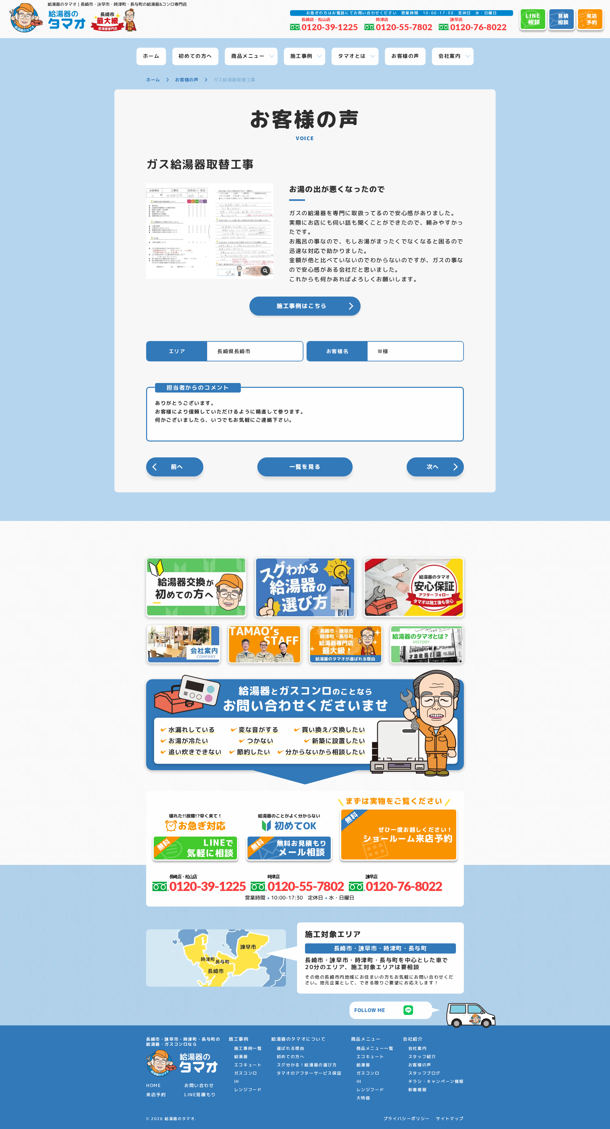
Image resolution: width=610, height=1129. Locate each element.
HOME (153, 1085)
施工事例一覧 (248, 1048)
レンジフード (248, 1089)
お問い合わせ (199, 1085)
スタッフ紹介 (422, 1056)
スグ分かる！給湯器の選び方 (307, 1065)
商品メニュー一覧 (375, 1048)
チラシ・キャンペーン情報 (436, 1081)
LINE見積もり (200, 1094)
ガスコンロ (245, 1073)
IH (236, 1081)
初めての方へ (291, 1056)
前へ (177, 467)
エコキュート (248, 1065)
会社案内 (417, 1048)
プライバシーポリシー (406, 1119)
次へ (433, 467)
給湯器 (241, 1056)
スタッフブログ (424, 1073)
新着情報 (417, 1089)
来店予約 (156, 1094)
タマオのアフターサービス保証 (309, 1073)
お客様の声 (419, 1065)
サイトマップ (450, 1119)
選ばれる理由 (291, 1048)
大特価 (363, 1098)
